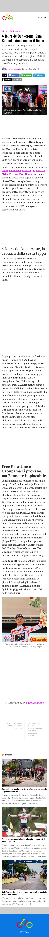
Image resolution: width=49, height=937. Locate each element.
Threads (8, 79)
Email (19, 79)
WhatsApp (27, 75)
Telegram (39, 75)
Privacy (24, 932)
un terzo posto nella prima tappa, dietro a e (24, 170)
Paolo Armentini (12, 69)
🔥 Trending (7, 754)
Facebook (14, 75)
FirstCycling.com (35, 702)
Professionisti (16, 31)
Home (5, 31)
